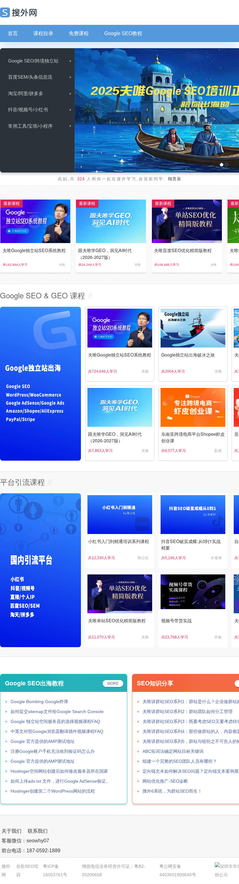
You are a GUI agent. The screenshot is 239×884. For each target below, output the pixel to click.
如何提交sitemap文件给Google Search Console (57, 711)
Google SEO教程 (123, 33)
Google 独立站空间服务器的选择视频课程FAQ (55, 721)
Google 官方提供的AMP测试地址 (43, 741)
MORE (113, 683)
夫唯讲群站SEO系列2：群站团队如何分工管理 (187, 711)
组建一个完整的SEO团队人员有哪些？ (180, 761)
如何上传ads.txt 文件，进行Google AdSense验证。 (60, 781)
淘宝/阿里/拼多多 (25, 93)
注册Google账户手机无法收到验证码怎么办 (53, 751)
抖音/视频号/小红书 (28, 109)
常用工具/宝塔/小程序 (30, 126)
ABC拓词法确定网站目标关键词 (173, 751)
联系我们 (38, 831)
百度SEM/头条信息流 (30, 77)
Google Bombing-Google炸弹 (39, 701)
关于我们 (11, 831)
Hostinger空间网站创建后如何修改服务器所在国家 (59, 771)
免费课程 (79, 33)
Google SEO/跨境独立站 (33, 60)
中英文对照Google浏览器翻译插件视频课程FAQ (57, 731)
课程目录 (43, 33)
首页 (13, 33)
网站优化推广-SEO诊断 (165, 781)
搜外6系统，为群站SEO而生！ (172, 791)
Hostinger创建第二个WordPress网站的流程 (53, 791)
